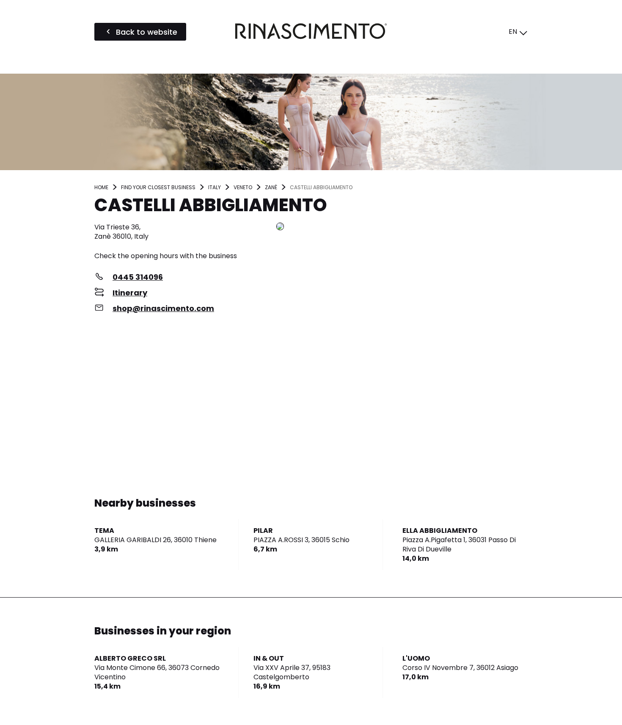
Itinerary (130, 292)
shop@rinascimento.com (163, 308)
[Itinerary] (402, 227)
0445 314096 (138, 277)
